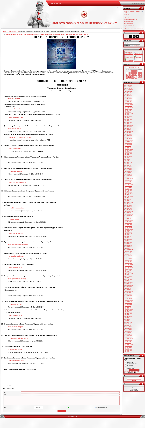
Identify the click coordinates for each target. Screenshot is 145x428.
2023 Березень (129, 291)
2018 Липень (128, 208)
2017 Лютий (128, 183)
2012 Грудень (128, 109)
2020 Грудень (128, 251)
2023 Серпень (128, 298)
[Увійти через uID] (130, 36)
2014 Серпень (128, 138)
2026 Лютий (128, 343)
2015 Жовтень (128, 159)
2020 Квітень (128, 239)
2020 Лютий (128, 236)
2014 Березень (129, 131)
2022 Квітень (128, 274)
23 (134, 76)
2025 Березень (129, 326)
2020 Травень (128, 240)
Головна (5, 31)
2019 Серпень (128, 227)
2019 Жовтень (128, 230)
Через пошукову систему (133, 366)
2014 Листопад (129, 143)
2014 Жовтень (128, 141)
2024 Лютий (128, 307)
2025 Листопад (129, 338)
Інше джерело (130, 368)
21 (18, 31)
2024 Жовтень (128, 319)
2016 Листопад (129, 178)
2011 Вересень (129, 86)
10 (136, 73)
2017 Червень (128, 189)
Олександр (17, 385)
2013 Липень (128, 119)
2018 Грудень (128, 215)
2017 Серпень (128, 191)
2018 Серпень (128, 209)
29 (131, 78)
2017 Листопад (129, 196)
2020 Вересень (129, 246)
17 (136, 74)
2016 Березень (129, 166)
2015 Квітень (128, 150)
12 (140, 73)
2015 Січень (128, 146)
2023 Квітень (128, 292)
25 (138, 76)
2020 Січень (128, 234)
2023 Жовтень (128, 301)
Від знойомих (130, 365)
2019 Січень (128, 217)
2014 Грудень (128, 144)
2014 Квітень (128, 132)
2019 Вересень (129, 229)
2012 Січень (128, 92)
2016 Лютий (128, 165)
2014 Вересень (129, 140)
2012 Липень (128, 101)
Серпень (14, 31)
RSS (60, 3)
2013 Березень (129, 113)
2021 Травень (128, 258)
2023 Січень (128, 288)
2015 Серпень (128, 156)
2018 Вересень (129, 211)
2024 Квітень (128, 310)
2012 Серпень (128, 103)
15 (131, 74)
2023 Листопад (129, 303)
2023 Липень (128, 297)
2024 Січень (128, 306)
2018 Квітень (128, 203)
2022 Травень (128, 276)
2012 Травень (128, 98)
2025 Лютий (128, 325)
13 (127, 74)
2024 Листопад (129, 320)
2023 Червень (128, 295)
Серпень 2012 (134, 67)
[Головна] (117, 7)
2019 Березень (129, 220)
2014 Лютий (128, 129)
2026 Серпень (128, 351)
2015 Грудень (128, 162)
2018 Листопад (129, 214)
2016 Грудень (128, 180)
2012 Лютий (128, 94)
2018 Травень (128, 205)
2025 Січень (128, 323)
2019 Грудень (128, 233)
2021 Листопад (129, 267)
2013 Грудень (128, 126)
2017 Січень (128, 181)
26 (140, 76)
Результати (127, 371)
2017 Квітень (128, 186)
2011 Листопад (129, 89)
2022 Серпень (128, 280)
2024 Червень (128, 313)
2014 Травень (128, 134)
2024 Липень (128, 314)
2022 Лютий (128, 271)
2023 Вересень (129, 300)
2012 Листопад (129, 107)
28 (129, 78)
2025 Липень (128, 332)
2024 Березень (129, 308)
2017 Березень (129, 184)
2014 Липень (128, 137)
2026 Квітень (128, 346)
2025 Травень (128, 329)
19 (140, 74)
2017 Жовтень (128, 194)
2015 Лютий (128, 147)
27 (127, 78)
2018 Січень (128, 199)
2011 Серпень (128, 85)
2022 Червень (128, 277)
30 (134, 78)
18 (138, 74)
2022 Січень (128, 270)
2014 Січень (128, 128)
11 (138, 73)
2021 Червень (128, 260)
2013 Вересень (129, 122)
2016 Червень (128, 171)
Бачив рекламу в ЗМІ (132, 363)
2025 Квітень (128, 328)
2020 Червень (128, 242)
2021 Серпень (128, 263)
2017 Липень (128, 190)
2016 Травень (128, 169)
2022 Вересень (129, 282)
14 (129, 74)
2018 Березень (129, 202)
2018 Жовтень (128, 212)
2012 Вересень (129, 104)
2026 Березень (129, 344)
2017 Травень (128, 187)
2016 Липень (128, 172)
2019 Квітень (128, 221)
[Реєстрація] (119, 7)
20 (127, 76)
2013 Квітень (128, 114)
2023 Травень (128, 294)
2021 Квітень (128, 257)
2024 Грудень (128, 322)
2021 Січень (128, 252)
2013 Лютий (128, 111)
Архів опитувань (135, 371)
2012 (10, 31)
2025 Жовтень (128, 337)
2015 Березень (129, 149)
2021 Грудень (128, 268)
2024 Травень (128, 311)
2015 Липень (128, 154)
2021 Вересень (129, 264)
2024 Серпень (128, 316)
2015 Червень (128, 153)
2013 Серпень (128, 120)
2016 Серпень (128, 174)
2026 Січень (128, 341)
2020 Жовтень (128, 248)
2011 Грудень (128, 91)
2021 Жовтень (128, 266)
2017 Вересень (129, 193)
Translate (136, 45)
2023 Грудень (128, 304)
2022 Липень (128, 279)
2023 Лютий (128, 289)
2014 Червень (128, 135)
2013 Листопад (129, 125)
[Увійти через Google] (137, 36)
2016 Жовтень (128, 177)
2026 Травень (128, 347)
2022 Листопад (129, 285)
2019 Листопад (129, 231)
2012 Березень (129, 95)
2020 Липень (128, 243)
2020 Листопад (129, 249)
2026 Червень (128, 348)
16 (134, 74)
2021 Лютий (128, 254)
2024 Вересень (129, 317)
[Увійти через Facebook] (134, 36)
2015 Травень (128, 151)
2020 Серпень (128, 245)
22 (131, 76)
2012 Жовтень (128, 106)
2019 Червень (128, 224)
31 (136, 78)
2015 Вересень (129, 157)
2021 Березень (129, 255)
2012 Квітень (128, 97)
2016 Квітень (128, 168)
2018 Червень (128, 206)
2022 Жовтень (128, 283)
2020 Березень (129, 237)
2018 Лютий (128, 200)
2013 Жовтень (128, 123)
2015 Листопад (129, 160)
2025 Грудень (128, 340)
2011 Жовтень (128, 88)
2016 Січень (128, 163)
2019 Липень (128, 226)
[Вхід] (121, 7)
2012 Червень (128, 100)
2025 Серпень (128, 334)
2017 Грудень (128, 197)
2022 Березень (129, 273)
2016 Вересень (129, 175)
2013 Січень (128, 110)
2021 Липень (128, 261)
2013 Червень (128, 117)
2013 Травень (128, 116)
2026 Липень (128, 350)
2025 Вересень (129, 335)
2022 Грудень (128, 286)
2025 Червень (128, 331)
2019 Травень (128, 223)
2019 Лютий (128, 218)
